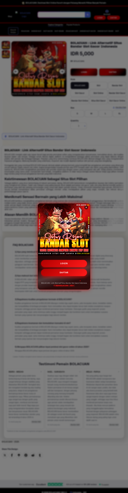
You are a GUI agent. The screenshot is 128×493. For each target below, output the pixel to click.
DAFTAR (64, 272)
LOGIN (64, 263)
